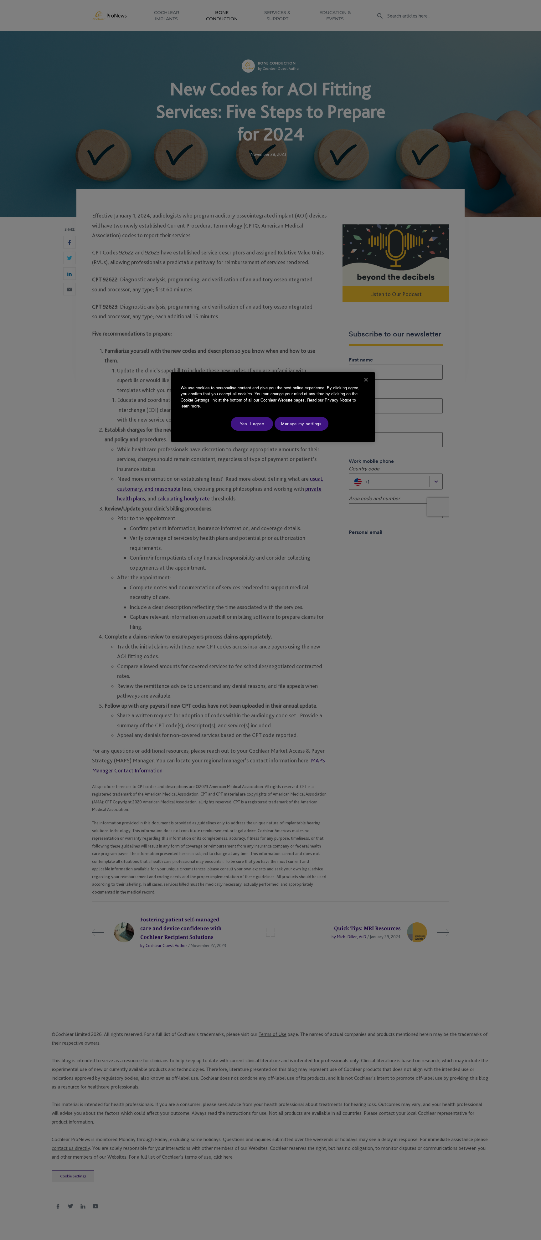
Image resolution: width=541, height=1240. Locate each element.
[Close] (366, 380)
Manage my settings (301, 424)
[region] (273, 407)
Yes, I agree (252, 424)
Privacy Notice (338, 400)
